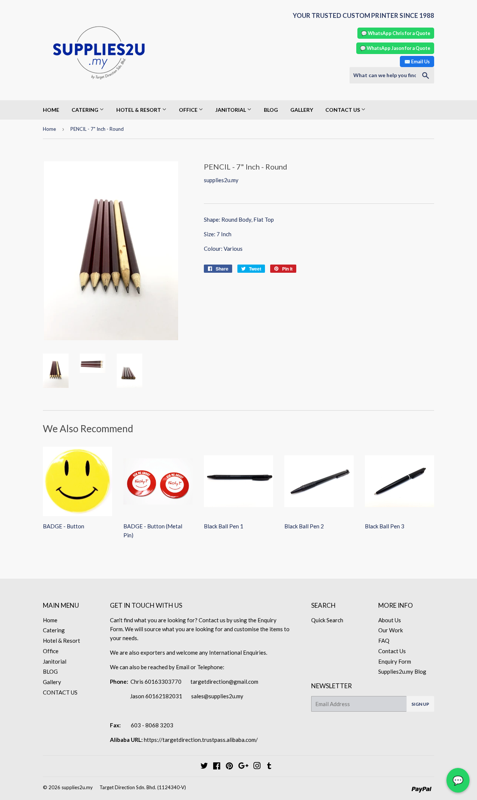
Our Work (390, 630)
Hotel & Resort (139, 110)
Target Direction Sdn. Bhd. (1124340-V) (142, 787)
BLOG (271, 110)
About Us (389, 620)
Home (51, 110)
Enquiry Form (394, 661)
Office (189, 110)
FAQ (383, 640)
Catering (85, 110)
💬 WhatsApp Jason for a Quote (395, 48)
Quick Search (327, 620)
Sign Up (420, 704)
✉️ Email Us (417, 61)
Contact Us (392, 651)
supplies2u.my (77, 787)
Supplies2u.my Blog (402, 671)
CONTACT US (343, 110)
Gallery (301, 110)
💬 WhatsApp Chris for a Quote (395, 33)
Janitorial (231, 110)
